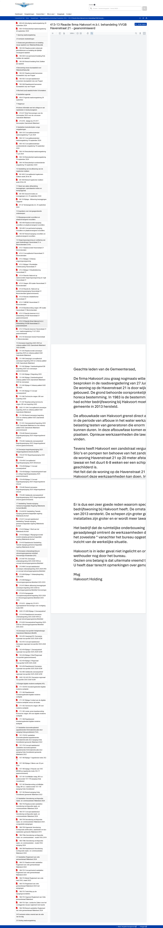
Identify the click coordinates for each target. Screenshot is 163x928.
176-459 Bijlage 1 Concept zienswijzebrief (26, 467)
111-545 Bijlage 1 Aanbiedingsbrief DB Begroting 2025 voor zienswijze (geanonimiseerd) (30, 369)
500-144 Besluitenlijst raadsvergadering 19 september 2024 (31, 158)
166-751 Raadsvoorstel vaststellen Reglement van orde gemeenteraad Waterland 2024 (29, 865)
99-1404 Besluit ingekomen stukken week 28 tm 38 (29, 181)
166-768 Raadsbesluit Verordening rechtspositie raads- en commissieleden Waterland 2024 (29, 851)
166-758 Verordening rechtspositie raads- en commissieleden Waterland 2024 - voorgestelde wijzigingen (30, 822)
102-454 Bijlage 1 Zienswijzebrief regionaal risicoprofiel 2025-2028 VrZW (29, 651)
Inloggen (143, 926)
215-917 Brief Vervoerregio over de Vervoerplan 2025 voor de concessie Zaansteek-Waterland (29, 115)
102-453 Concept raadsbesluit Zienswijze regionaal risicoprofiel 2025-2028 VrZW (31, 644)
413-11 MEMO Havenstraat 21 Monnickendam (27, 303)
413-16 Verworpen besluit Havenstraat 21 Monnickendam (30, 338)
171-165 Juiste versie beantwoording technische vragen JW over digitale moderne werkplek (31, 713)
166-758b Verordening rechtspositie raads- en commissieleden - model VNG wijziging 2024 (29, 843)
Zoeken (91, 4)
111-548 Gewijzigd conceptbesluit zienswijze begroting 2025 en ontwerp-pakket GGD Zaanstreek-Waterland (31, 361)
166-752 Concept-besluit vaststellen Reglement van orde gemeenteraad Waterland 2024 (29, 873)
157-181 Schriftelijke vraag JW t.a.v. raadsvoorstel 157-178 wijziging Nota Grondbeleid (29, 779)
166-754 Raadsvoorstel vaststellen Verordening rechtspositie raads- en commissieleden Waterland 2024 (29, 806)
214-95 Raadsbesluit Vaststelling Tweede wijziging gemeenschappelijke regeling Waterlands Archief (29, 545)
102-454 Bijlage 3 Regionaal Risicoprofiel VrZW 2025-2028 (27, 662)
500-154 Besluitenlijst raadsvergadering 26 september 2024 (31, 30)
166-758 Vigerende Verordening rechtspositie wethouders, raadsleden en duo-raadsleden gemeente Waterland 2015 (31, 830)
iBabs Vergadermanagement (126, 926)
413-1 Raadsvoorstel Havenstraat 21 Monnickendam (30, 249)
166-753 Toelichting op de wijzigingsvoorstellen (26, 893)
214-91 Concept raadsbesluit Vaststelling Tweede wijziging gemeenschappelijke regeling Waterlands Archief (30, 522)
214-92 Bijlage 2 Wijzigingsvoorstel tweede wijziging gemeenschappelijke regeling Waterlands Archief (29, 537)
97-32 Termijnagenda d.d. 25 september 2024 (31, 206)
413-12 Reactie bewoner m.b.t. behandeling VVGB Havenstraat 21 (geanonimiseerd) (28, 316)
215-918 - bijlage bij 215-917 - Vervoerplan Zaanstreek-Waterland (27, 122)
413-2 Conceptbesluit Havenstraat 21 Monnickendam (30, 254)
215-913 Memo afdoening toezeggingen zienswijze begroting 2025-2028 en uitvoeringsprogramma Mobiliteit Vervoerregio (31, 588)
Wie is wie (50, 14)
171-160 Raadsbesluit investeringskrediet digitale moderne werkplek (28, 695)
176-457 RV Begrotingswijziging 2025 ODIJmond (30, 456)
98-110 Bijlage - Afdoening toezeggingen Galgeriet (31, 200)
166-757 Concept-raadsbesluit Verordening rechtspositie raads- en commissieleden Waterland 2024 (28, 814)
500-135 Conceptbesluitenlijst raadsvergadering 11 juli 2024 (27, 134)
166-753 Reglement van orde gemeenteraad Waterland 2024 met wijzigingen (28, 886)
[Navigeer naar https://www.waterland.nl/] (24, 7)
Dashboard (18, 14)
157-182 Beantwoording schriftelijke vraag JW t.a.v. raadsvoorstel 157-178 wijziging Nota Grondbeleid (29, 787)
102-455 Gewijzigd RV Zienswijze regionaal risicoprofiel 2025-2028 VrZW (29, 637)
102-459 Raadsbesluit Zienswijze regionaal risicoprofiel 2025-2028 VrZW (29, 667)
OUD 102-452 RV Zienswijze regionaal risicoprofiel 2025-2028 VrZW (30, 678)
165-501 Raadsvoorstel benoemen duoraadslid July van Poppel (29, 74)
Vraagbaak (60, 14)
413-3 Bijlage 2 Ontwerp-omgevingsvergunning (26, 260)
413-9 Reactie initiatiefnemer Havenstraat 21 (27, 298)
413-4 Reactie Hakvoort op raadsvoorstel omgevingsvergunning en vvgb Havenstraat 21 (31, 278)
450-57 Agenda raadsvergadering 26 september (30, 99)
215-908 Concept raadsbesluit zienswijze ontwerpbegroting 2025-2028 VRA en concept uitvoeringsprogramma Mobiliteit (31, 569)
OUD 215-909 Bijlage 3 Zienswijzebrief (32, 611)
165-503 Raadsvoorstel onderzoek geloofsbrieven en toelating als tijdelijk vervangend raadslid (29, 50)
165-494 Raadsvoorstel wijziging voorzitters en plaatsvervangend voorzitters (30, 224)
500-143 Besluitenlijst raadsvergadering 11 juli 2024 (31, 153)
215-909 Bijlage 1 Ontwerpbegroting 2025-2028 (29, 575)
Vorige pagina (141, 24)
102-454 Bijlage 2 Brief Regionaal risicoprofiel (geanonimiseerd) (29, 656)
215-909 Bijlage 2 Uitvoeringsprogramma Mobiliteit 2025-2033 (30, 581)
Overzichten (40, 14)
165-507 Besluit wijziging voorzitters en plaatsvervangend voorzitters (30, 235)
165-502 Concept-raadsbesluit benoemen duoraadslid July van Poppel (29, 80)
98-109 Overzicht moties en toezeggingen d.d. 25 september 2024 (28, 195)
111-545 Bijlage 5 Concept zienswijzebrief (26, 392)
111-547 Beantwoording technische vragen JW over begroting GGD (29, 403)
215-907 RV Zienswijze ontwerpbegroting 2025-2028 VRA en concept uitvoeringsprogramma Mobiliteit (29, 561)
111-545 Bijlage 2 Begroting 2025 (30, 374)
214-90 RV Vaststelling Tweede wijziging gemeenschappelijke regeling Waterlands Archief (29, 514)
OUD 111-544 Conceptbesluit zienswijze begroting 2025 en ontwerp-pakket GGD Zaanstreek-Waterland (31, 410)
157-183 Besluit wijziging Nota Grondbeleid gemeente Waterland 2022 (29, 793)
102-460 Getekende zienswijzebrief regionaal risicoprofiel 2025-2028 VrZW (29, 673)
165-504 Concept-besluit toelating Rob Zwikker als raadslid (30, 57)
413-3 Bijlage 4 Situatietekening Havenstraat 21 (28, 271)
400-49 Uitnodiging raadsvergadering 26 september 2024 (31, 24)
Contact (68, 14)
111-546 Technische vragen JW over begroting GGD (29, 398)
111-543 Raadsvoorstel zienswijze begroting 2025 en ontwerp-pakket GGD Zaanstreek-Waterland (29, 353)
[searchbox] (115, 8)
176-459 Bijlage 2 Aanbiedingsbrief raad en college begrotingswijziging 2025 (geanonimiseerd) (31, 474)
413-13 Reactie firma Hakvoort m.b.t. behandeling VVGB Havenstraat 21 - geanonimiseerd (30, 323)
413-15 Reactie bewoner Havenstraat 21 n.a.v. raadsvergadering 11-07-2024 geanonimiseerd (31, 331)
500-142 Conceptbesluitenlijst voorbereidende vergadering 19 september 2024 (30, 146)
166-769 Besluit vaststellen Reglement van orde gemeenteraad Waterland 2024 (30, 909)
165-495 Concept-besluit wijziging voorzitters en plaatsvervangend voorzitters (30, 229)
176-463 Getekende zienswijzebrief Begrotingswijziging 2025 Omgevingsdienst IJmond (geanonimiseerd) (30, 443)
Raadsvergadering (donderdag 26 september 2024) (53, 18)
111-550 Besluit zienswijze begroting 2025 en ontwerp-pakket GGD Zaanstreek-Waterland (30, 418)
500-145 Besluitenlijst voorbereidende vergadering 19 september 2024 (30, 164)
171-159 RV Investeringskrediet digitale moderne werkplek (31, 688)
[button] (144, 8)
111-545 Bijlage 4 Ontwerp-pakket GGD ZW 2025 (31, 386)
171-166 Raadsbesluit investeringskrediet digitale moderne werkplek (28, 721)
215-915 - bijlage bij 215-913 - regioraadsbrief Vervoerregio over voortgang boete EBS (30, 606)
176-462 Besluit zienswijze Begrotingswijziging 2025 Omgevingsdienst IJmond (30, 435)
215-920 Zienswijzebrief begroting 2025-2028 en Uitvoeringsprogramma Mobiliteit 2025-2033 (31, 625)
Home (27, 18)
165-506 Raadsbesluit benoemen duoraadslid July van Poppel (29, 85)
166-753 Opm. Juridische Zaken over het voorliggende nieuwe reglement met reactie (31, 904)
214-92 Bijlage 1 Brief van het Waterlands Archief (27, 530)
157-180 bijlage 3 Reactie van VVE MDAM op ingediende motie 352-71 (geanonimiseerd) (29, 771)
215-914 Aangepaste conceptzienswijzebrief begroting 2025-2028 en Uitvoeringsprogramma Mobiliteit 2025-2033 (31, 597)
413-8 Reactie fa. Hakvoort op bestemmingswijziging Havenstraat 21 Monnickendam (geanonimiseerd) (29, 291)
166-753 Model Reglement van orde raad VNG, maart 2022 (29, 879)
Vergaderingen (29, 14)
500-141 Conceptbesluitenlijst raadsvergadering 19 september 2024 (28, 139)
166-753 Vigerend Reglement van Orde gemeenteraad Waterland (31, 898)
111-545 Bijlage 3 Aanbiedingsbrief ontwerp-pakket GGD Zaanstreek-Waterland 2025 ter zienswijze (30, 380)
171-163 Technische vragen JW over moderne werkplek (30, 707)
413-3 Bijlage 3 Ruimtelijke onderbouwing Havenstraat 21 (26, 265)
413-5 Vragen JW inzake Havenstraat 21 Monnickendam (31, 284)
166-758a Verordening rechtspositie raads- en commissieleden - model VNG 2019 (31, 836)
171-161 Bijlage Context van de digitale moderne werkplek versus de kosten (31, 701)
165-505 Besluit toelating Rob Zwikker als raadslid (30, 63)
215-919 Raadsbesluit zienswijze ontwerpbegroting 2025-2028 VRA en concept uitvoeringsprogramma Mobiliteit (29, 617)
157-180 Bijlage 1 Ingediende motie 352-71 (31, 759)
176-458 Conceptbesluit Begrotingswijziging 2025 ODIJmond (28, 462)
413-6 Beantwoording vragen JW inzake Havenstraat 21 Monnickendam (31, 309)
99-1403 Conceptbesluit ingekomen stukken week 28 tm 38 (29, 175)
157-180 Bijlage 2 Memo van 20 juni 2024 (29, 764)
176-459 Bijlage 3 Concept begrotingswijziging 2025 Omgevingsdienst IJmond (30, 482)
